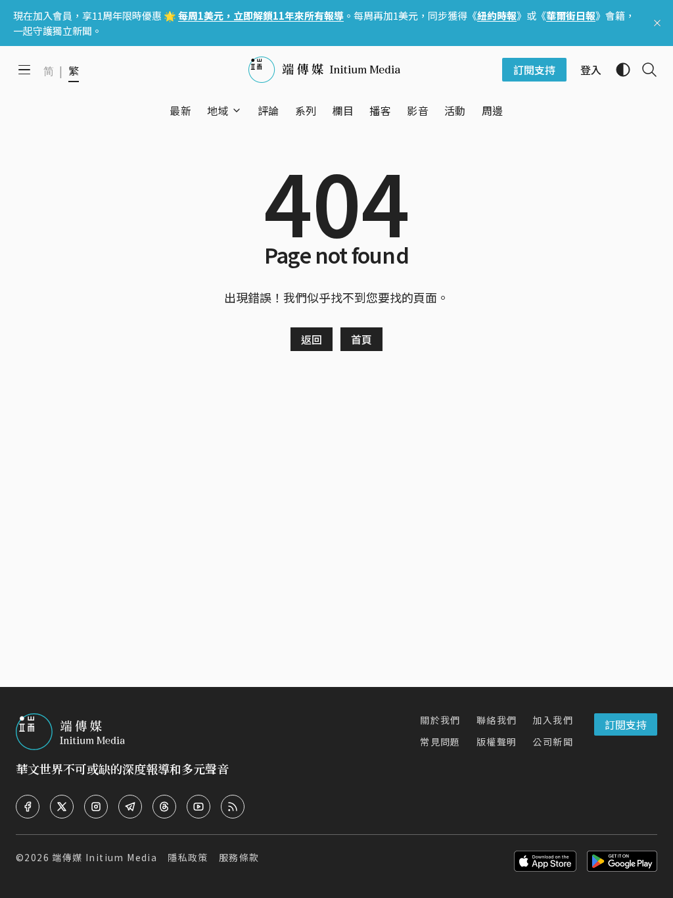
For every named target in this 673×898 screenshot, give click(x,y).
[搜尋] (644, 70)
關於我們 (440, 719)
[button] (218, 110)
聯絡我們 (496, 719)
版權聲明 (496, 741)
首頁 (361, 339)
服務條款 (239, 857)
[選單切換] (236, 110)
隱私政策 (188, 857)
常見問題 (440, 741)
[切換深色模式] (618, 70)
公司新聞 (552, 741)
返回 (311, 339)
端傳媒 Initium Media (104, 857)
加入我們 (552, 719)
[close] (657, 23)
